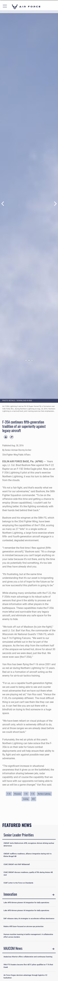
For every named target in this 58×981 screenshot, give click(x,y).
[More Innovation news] (53, 894)
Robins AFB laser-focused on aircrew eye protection (23, 926)
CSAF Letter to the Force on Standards (18, 883)
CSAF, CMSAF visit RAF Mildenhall (17, 864)
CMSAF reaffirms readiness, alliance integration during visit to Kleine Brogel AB (28, 855)
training (25, 798)
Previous (3, 203)
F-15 (32, 793)
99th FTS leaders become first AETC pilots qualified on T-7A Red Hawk (28, 966)
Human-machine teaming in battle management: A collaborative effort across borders (28, 935)
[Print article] (6, 437)
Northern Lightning (44, 793)
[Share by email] (11, 437)
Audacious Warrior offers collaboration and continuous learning (28, 957)
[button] (5, 6)
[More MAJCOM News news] (53, 948)
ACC (33, 798)
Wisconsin (17, 793)
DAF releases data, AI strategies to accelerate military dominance (29, 919)
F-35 (9, 793)
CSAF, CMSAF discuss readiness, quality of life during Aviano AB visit (28, 873)
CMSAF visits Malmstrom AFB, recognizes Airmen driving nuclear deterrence (29, 844)
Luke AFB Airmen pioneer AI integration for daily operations (26, 903)
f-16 (26, 793)
